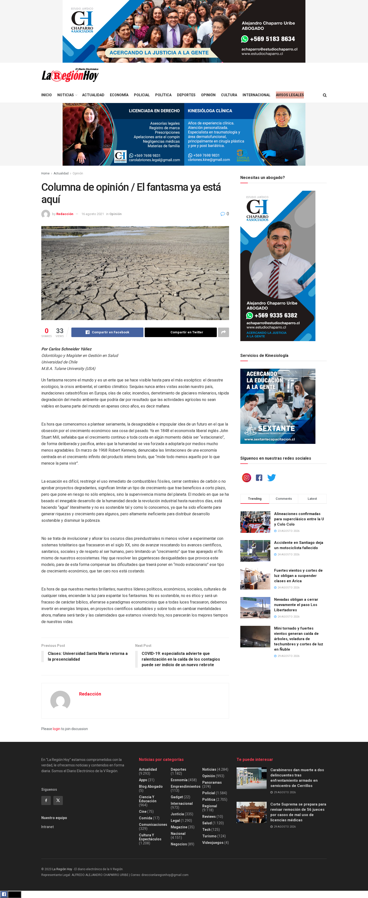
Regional (209, 806)
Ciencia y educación (147, 799)
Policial (142, 95)
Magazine (179, 827)
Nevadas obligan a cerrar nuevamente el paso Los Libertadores (296, 604)
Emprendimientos (186, 786)
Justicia (177, 814)
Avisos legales (290, 95)
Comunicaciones (153, 825)
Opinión (208, 95)
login (56, 729)
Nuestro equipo (54, 818)
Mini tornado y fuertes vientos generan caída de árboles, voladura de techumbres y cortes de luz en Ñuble (298, 639)
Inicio (46, 95)
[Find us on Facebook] (46, 800)
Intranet (47, 827)
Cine (142, 812)
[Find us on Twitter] (58, 800)
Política (163, 95)
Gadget (177, 797)
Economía (119, 95)
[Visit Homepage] (70, 75)
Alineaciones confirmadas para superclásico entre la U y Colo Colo (299, 519)
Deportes (186, 95)
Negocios (179, 844)
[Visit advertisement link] (184, 31)
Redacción (64, 214)
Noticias (65, 95)
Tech (206, 830)
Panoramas (212, 782)
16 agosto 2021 (92, 214)
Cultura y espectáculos (150, 837)
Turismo (209, 836)
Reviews (209, 817)
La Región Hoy (62, 869)
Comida (145, 818)
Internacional (256, 95)
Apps (143, 780)
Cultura (229, 95)
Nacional (178, 834)
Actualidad (93, 95)
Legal (175, 821)
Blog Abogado (151, 786)
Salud (207, 823)
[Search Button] (325, 95)
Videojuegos (213, 843)
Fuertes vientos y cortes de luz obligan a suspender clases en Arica (298, 575)
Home (45, 173)
